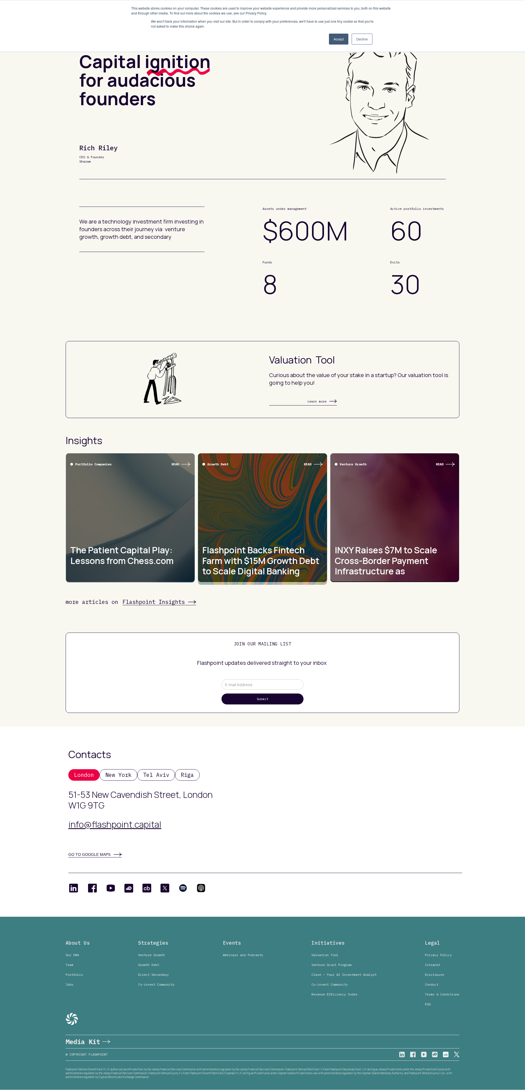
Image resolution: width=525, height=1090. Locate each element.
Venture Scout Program (331, 965)
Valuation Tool (324, 955)
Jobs (69, 984)
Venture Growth (151, 955)
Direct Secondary (153, 975)
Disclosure (434, 975)
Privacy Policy (438, 955)
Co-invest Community (156, 984)
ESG (428, 1004)
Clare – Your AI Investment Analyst (344, 975)
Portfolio (74, 975)
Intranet (432, 965)
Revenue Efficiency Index (334, 994)
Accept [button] (339, 39)
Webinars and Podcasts (243, 955)
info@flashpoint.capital (114, 824)
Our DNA (72, 955)
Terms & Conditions (442, 994)
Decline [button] (362, 39)
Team (69, 965)
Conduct (431, 984)
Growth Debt (148, 965)
